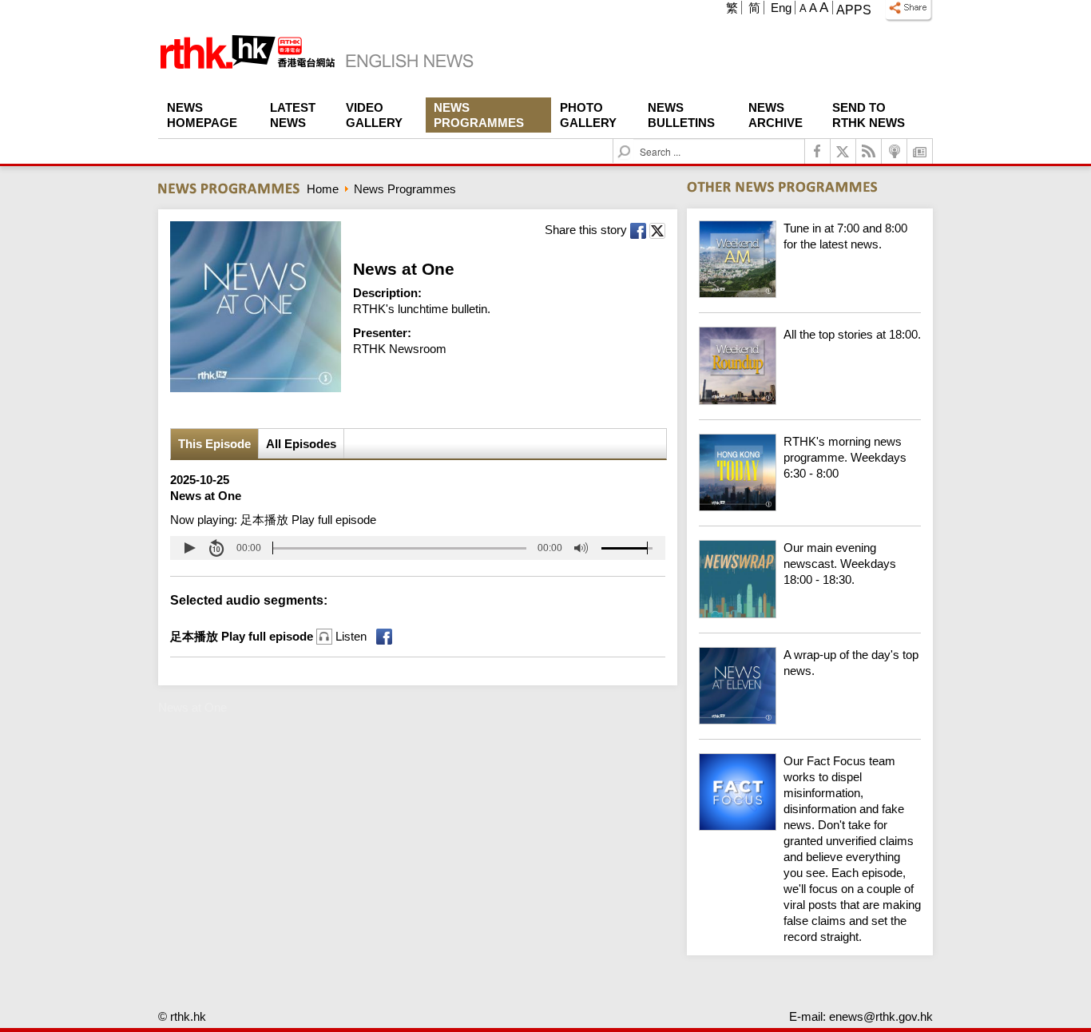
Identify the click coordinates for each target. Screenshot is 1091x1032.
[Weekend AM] (810, 293)
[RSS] (869, 151)
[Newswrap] (810, 614)
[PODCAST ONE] (894, 151)
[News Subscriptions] (920, 151)
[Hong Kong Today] (810, 507)
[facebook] (818, 151)
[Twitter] (843, 151)
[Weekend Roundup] (810, 400)
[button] (189, 548)
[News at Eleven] (810, 720)
